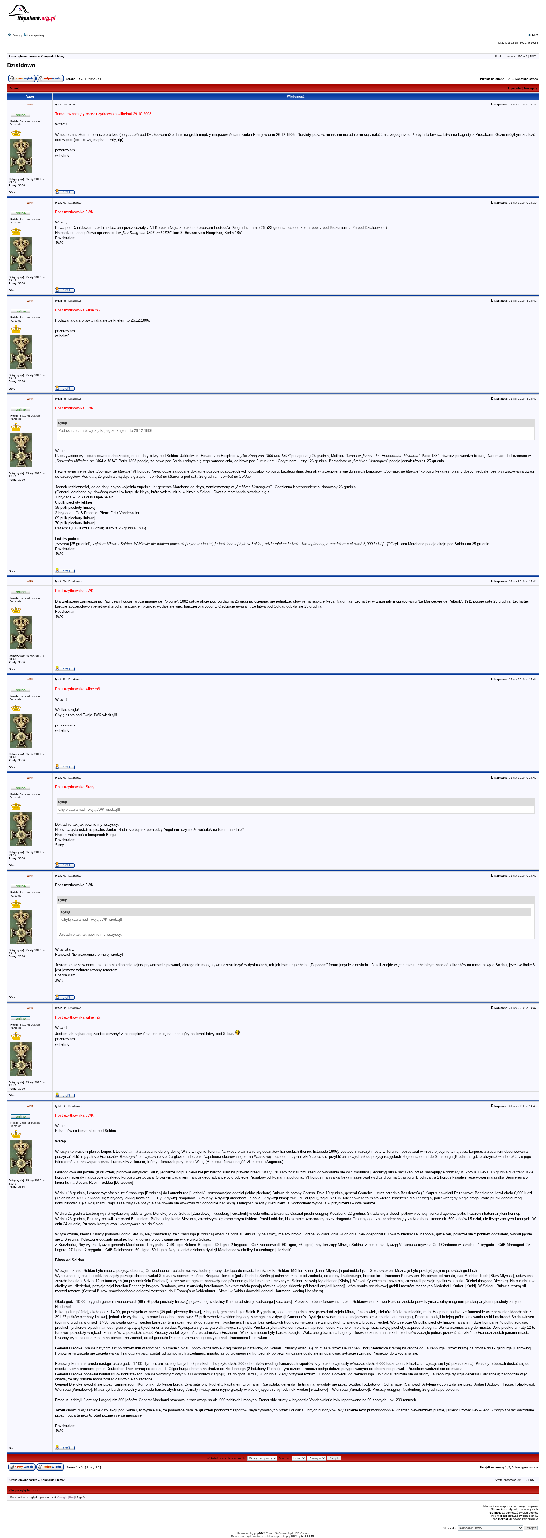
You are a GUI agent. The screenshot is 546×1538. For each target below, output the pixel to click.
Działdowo (21, 65)
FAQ (534, 35)
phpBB (258, 1533)
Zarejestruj (36, 35)
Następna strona (526, 78)
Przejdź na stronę (492, 78)
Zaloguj (16, 35)
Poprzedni (515, 88)
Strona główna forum (23, 56)
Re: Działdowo (72, 202)
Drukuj (14, 88)
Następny (530, 88)
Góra (12, 192)
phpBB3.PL (307, 1536)
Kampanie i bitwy (53, 56)
